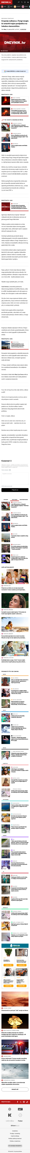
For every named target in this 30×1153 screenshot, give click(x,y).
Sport (11, 6)
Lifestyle (26, 6)
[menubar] (25, 2)
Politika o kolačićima (15, 1141)
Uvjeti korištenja (15, 1136)
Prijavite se (15, 490)
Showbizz (18, 6)
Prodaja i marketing (15, 1133)
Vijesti (5, 6)
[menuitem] (25, 2)
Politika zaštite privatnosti (15, 1138)
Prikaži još (15, 1089)
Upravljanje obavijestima (16, 1145)
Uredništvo (15, 1131)
